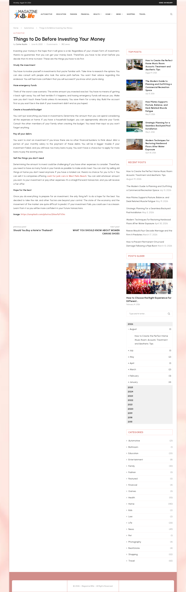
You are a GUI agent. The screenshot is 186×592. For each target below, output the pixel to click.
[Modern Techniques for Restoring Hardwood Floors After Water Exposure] (134, 144)
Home (108, 14)
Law (150, 516)
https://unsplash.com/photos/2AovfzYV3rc (43, 214)
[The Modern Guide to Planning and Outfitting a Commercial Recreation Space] (134, 85)
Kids (150, 510)
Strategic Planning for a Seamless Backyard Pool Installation (157, 125)
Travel (142, 14)
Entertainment (150, 459)
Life (150, 522)
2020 (130, 409)
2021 (130, 404)
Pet (150, 535)
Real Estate (150, 548)
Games (150, 491)
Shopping (131, 14)
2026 (130, 324)
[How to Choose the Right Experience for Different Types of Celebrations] (149, 278)
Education (61, 14)
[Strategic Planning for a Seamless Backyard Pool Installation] (134, 126)
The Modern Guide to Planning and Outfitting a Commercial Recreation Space (158, 86)
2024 (130, 391)
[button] (131, 284)
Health (96, 14)
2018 (130, 417)
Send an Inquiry (166, 3)
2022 (130, 400)
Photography (150, 542)
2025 (130, 387)
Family (150, 466)
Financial (85, 14)
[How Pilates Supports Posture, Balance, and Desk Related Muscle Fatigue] (134, 105)
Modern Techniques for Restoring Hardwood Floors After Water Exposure (157, 145)
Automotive (46, 14)
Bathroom (150, 447)
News (118, 14)
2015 (130, 421)
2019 (130, 413)
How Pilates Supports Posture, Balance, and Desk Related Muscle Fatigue (156, 106)
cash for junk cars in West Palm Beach (67, 176)
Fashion (73, 14)
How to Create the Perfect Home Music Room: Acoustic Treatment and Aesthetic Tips (159, 65)
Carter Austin (21, 44)
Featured (150, 478)
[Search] (171, 14)
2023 (130, 396)
